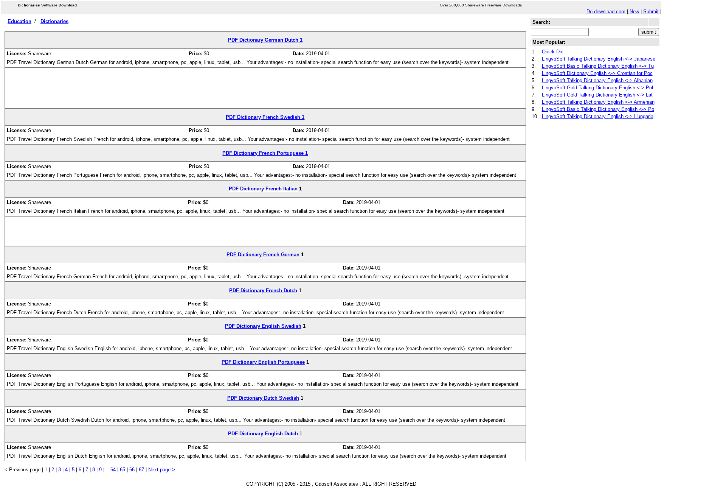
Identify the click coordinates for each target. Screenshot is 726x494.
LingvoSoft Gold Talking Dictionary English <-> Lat (597, 95)
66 (132, 469)
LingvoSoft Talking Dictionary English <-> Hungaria (597, 116)
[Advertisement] (265, 91)
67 (141, 469)
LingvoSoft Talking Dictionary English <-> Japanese (598, 59)
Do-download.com (605, 11)
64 (113, 469)
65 (122, 469)
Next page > (161, 469)
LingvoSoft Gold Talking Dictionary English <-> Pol (597, 87)
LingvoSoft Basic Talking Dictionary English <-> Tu (598, 66)
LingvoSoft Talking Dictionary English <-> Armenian (598, 102)
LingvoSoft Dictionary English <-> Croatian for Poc (597, 73)
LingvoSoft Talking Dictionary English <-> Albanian (597, 80)
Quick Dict (553, 52)
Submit (651, 11)
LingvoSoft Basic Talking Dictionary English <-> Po (598, 109)
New (633, 11)
